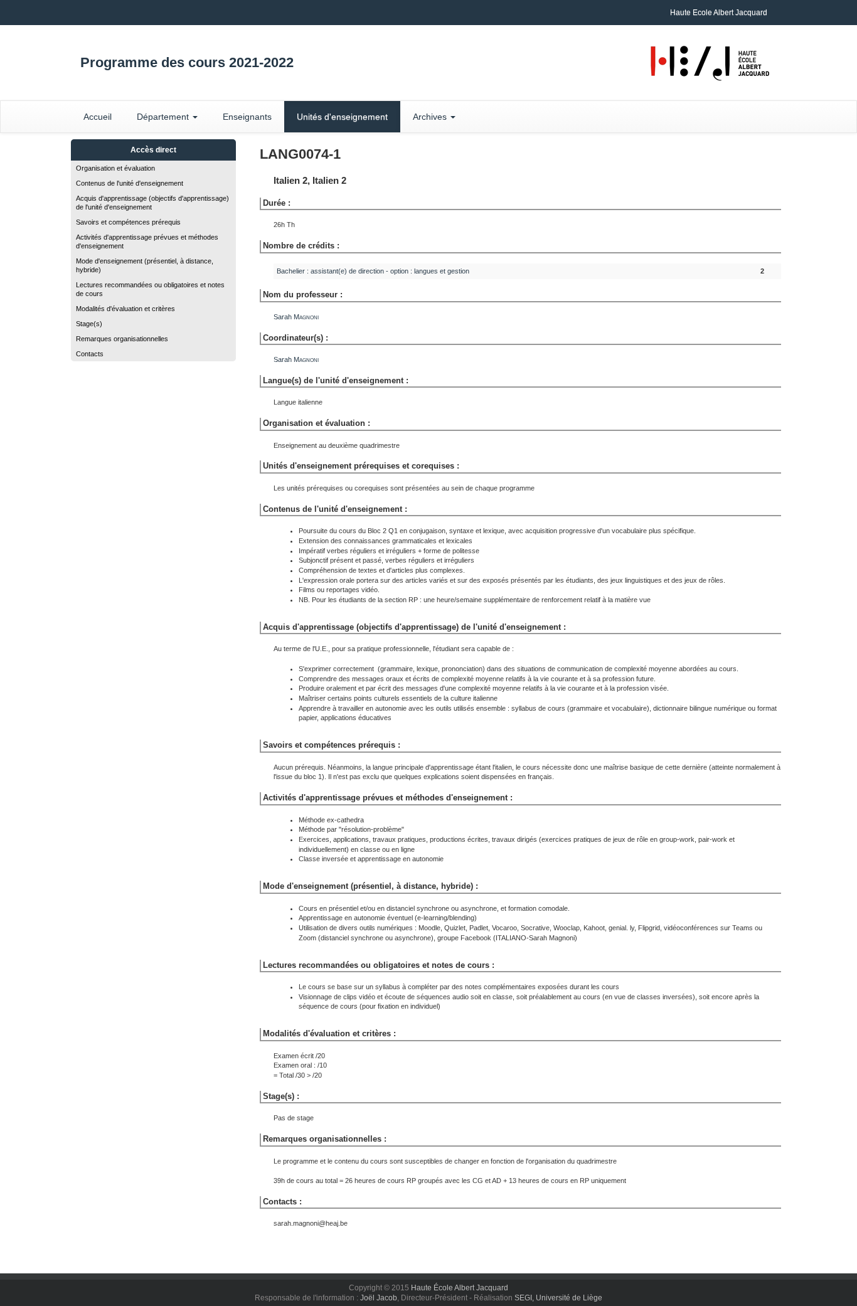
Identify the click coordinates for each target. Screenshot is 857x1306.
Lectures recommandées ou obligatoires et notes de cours (150, 289)
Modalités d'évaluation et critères (125, 308)
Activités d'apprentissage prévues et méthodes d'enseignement (147, 241)
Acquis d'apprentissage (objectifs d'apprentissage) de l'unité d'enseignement (152, 202)
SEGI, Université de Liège (558, 1297)
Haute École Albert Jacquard (459, 1287)
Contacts (90, 354)
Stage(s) (89, 323)
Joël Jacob (378, 1297)
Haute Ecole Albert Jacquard (718, 12)
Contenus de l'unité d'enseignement (129, 183)
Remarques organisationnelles (122, 338)
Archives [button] (431, 117)
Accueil (97, 117)
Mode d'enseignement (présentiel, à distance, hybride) (144, 265)
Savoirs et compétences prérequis (128, 222)
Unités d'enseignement (342, 117)
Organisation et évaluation (115, 168)
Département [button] (164, 117)
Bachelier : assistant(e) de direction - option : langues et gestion (373, 271)
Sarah (296, 317)
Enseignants (247, 117)
